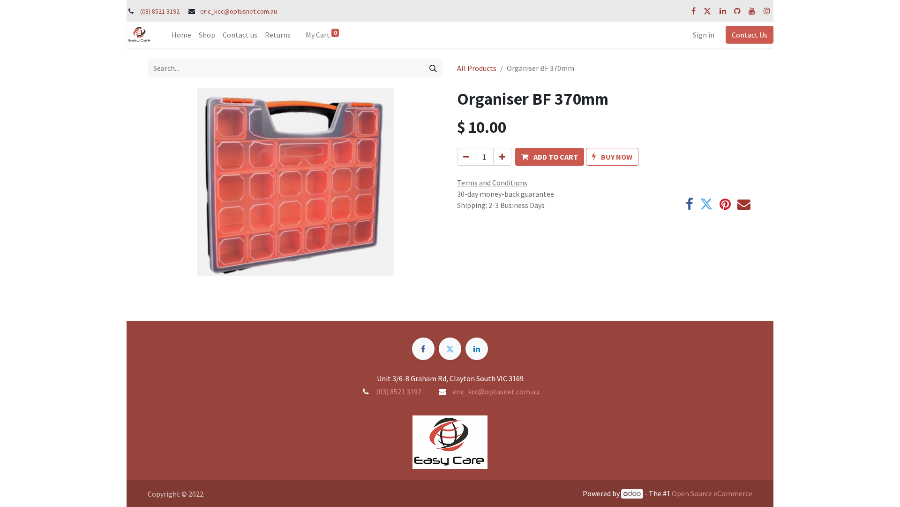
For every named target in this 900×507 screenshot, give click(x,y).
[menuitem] (181, 34)
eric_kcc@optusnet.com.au (238, 11)
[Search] (433, 68)
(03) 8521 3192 (160, 11)
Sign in (703, 34)
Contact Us (749, 34)
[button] (549, 157)
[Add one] (502, 157)
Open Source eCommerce (712, 493)
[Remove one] (466, 157)
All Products (476, 68)
